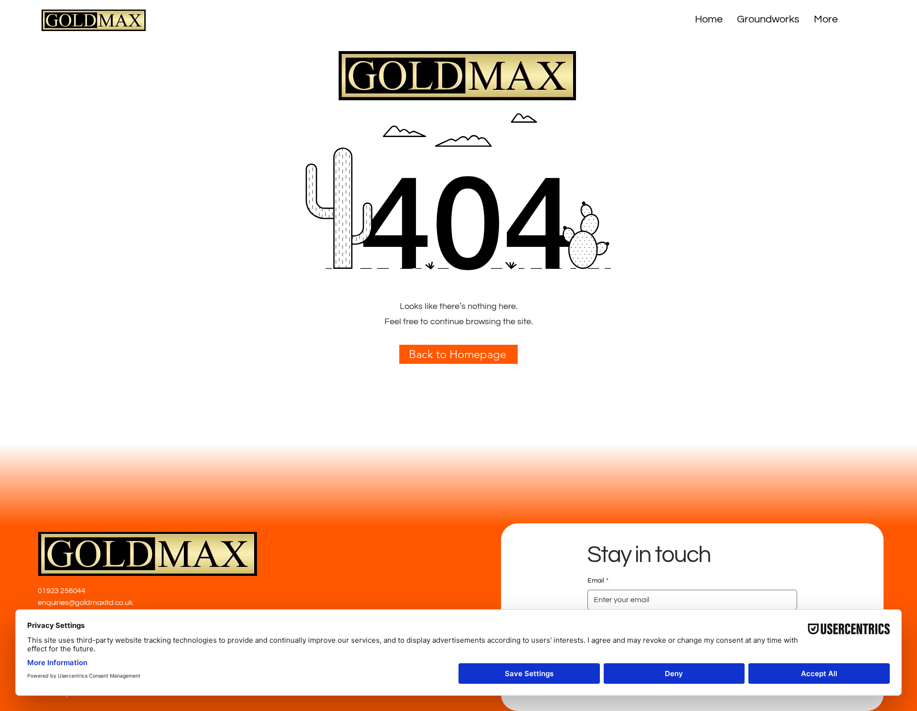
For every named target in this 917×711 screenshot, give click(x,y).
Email (597, 580)
